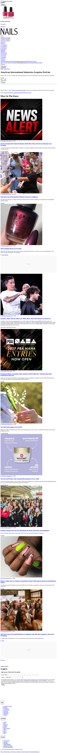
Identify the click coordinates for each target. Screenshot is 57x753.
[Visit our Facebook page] (1, 2)
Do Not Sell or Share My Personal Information (29, 751)
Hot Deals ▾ (3, 5)
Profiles (24, 92)
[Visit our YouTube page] (4, 669)
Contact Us (9, 62)
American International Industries (18, 90)
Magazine (9, 61)
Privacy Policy (4, 751)
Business (2, 42)
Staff (3, 203)
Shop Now (3, 26)
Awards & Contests (5, 39)
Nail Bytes (3, 50)
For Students (3, 45)
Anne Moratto (5, 151)
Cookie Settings (20, 62)
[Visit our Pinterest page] (3, 2)
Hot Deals (3, 67)
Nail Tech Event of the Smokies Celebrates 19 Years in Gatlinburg (19, 197)
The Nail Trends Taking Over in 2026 (11, 427)
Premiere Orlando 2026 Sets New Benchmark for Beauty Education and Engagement (25, 530)
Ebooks (16, 61)
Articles (11, 1)
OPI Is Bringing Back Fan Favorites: (11, 248)
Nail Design (3, 52)
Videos (26, 61)
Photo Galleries (21, 61)
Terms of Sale (16, 751)
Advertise (14, 62)
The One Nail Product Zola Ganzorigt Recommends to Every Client (20, 479)
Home (2, 68)
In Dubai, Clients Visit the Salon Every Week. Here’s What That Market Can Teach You (26, 318)
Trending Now (6, 1)
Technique (3, 55)
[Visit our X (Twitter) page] (2, 2)
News (5, 61)
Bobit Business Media (37, 62)
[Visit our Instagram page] (4, 2)
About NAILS (4, 62)
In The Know (4, 47)
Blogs (29, 61)
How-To (32, 61)
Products (13, 61)
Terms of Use (10, 751)
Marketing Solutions (28, 62)
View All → (3, 660)
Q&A (35, 61)
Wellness (2, 58)
